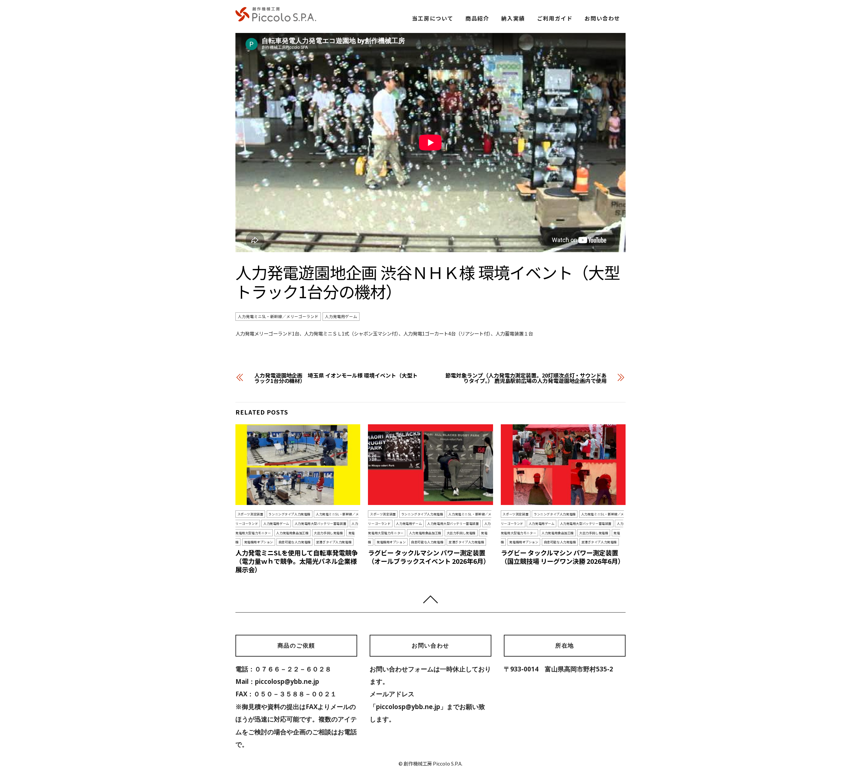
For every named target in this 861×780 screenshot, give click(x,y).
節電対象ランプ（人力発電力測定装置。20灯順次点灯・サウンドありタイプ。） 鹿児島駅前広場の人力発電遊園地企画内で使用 (526, 378)
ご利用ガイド (555, 18)
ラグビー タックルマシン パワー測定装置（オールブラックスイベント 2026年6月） (429, 557)
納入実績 (513, 18)
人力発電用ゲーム (341, 316)
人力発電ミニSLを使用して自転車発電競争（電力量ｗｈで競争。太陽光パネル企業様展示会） (296, 561)
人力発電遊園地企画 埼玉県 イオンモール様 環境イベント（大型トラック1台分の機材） (335, 378)
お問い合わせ (602, 18)
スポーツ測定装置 (250, 514)
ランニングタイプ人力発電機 (289, 514)
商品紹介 (477, 18)
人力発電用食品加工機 (292, 533)
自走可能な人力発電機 (294, 542)
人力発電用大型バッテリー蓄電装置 (320, 523)
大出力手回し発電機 (328, 533)
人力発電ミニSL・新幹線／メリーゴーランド (278, 316)
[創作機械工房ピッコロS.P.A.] (275, 18)
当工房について (432, 18)
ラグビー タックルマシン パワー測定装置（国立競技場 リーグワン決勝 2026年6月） (562, 557)
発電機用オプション (258, 542)
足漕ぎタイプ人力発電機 (333, 542)
